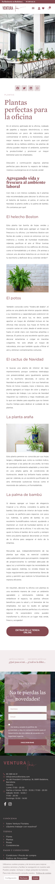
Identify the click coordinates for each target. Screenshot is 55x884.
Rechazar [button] (24, 878)
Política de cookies (43, 873)
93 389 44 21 (30, 2)
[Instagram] (10, 804)
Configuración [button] (10, 878)
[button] (33, 8)
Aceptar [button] (35, 878)
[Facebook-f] (5, 804)
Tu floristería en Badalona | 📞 (14, 2)
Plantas (9, 95)
